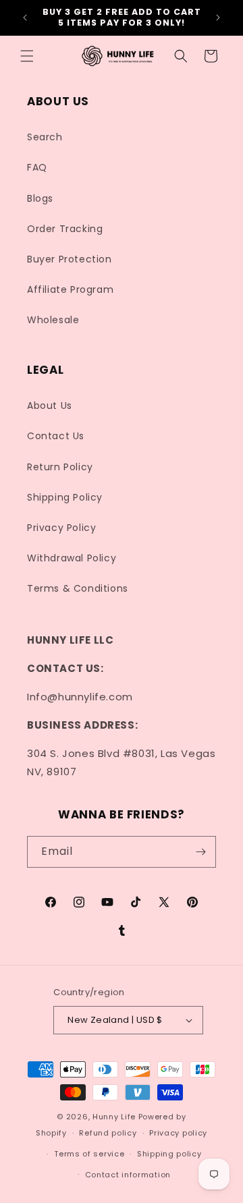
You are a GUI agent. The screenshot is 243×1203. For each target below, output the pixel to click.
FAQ (37, 167)
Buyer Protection (69, 259)
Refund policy (107, 1132)
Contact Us (55, 436)
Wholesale (53, 320)
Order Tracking (65, 228)
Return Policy (60, 467)
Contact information (128, 1174)
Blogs (40, 198)
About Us (49, 405)
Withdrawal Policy (71, 558)
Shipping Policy (65, 497)
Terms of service (89, 1153)
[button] (27, 56)
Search (45, 137)
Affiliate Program (70, 289)
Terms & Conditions (77, 588)
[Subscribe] (200, 852)
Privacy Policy (61, 527)
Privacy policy (178, 1132)
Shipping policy (169, 1153)
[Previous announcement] (25, 17)
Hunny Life (114, 1116)
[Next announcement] (218, 17)
